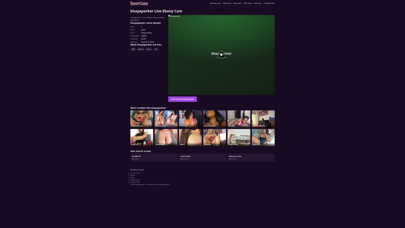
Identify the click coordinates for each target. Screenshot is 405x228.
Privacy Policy (135, 180)
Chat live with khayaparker (182, 99)
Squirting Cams (215, 3)
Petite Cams (227, 3)
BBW (133, 49)
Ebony (149, 49)
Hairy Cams (237, 3)
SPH (156, 49)
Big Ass (140, 49)
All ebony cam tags (137, 170)
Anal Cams (257, 3)
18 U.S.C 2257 (135, 173)
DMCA (132, 175)
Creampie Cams (269, 3)
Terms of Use (135, 182)
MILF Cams (248, 3)
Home (132, 178)
